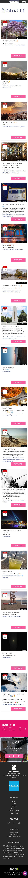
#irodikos (22, 459)
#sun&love (4, 704)
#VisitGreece (17, 291)
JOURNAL (14, 806)
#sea (3, 414)
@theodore (24, 650)
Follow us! (21, 729)
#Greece (4, 216)
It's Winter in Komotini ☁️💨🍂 (12, 286)
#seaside (15, 575)
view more (18, 56)
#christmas (19, 170)
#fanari (4, 371)
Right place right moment (11, 612)
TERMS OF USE (14, 813)
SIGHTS (14, 803)
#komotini (23, 45)
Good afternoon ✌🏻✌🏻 (9, 122)
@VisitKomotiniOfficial (21, 38)
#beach (14, 414)
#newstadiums (12, 249)
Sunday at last (7, 408)
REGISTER (14, 756)
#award (15, 214)
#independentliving (11, 457)
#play (17, 249)
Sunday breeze (7, 571)
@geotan (24, 527)
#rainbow (20, 85)
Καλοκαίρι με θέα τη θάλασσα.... (12, 531)
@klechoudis (23, 568)
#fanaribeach (14, 415)
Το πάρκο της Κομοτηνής (10, 326)
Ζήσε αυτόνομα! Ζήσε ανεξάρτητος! (13, 490)
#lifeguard (10, 616)
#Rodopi (12, 336)
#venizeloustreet (12, 170)
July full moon (7, 653)
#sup (6, 616)
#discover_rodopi (6, 291)
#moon (4, 657)
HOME (14, 801)
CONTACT (14, 808)
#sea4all (4, 459)
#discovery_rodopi (17, 45)
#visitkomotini (5, 45)
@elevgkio (24, 405)
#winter (23, 170)
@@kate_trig (23, 364)
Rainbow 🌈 (6, 82)
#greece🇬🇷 (20, 575)
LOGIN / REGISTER (14, 1)
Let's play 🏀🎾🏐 (8, 245)
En (25, 1)
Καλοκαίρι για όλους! (8, 449)
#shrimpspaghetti (9, 414)
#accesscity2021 (21, 214)
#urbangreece (5, 338)
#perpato (18, 459)
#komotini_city (10, 216)
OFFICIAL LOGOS (14, 811)
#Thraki (10, 45)
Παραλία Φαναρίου (8, 367)
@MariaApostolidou (22, 323)
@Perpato (24, 446)
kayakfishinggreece (11, 459)
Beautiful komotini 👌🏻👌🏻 (10, 41)
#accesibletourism (20, 457)
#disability (4, 457)
